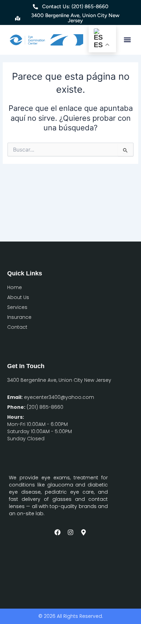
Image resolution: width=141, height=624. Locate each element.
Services (17, 307)
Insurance (19, 317)
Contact (17, 327)
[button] (127, 40)
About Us (18, 297)
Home (14, 287)
